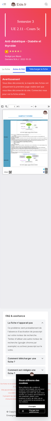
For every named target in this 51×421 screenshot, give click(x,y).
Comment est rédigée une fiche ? (21, 372)
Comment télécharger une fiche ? (22, 360)
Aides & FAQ (19, 69)
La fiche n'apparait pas (20, 322)
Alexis (18, 56)
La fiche (6, 69)
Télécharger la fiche (38, 69)
